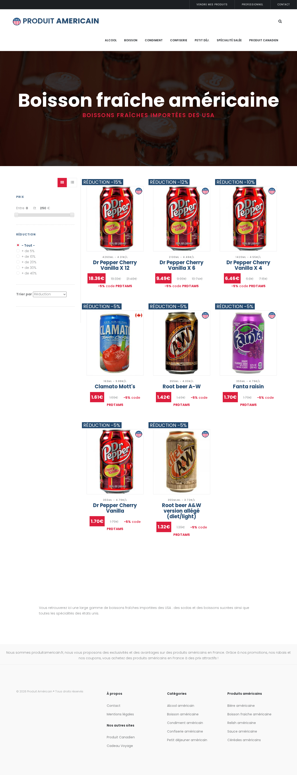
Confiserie (178, 40)
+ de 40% (29, 272)
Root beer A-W (182, 386)
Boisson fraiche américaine (249, 714)
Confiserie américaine (185, 731)
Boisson (130, 40)
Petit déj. (202, 40)
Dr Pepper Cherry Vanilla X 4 (248, 265)
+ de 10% (29, 255)
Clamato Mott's (115, 386)
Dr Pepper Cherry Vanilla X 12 (115, 265)
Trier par (24, 294)
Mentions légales (120, 714)
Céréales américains (244, 740)
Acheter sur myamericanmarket (115, 222)
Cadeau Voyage (120, 745)
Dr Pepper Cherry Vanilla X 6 (181, 265)
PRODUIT (60, 21)
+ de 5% (28, 250)
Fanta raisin (248, 386)
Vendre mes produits (212, 4)
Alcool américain (180, 705)
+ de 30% (29, 266)
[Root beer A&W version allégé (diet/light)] (181, 461)
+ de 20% (29, 261)
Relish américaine (241, 722)
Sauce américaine (242, 731)
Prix (20, 197)
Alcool (111, 40)
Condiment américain (185, 722)
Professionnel (252, 4)
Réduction (26, 234)
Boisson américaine (183, 714)
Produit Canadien (263, 40)
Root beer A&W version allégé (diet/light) (181, 511)
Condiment (154, 40)
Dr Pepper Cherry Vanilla (115, 508)
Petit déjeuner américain (187, 740)
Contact (284, 4)
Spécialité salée (229, 40)
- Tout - (28, 244)
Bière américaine (241, 705)
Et (34, 208)
